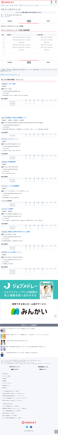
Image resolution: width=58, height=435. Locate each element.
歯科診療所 (4, 83)
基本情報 (10, 21)
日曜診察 (16, 120)
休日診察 (22, 120)
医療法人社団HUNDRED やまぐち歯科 (19, 231)
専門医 (48, 21)
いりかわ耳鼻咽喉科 (13, 186)
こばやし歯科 (12, 83)
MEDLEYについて (15, 366)
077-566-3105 (6, 16)
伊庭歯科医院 (12, 161)
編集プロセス (15, 369)
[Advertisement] (29, 111)
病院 (3, 117)
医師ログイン (43, 369)
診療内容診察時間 (29, 21)
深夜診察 (4, 120)
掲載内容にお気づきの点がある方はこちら (10, 74)
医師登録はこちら (43, 366)
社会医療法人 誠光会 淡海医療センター (16, 117)
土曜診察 (4, 86)
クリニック (4, 139)
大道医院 (10, 208)
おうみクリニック (13, 139)
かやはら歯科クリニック (15, 252)
